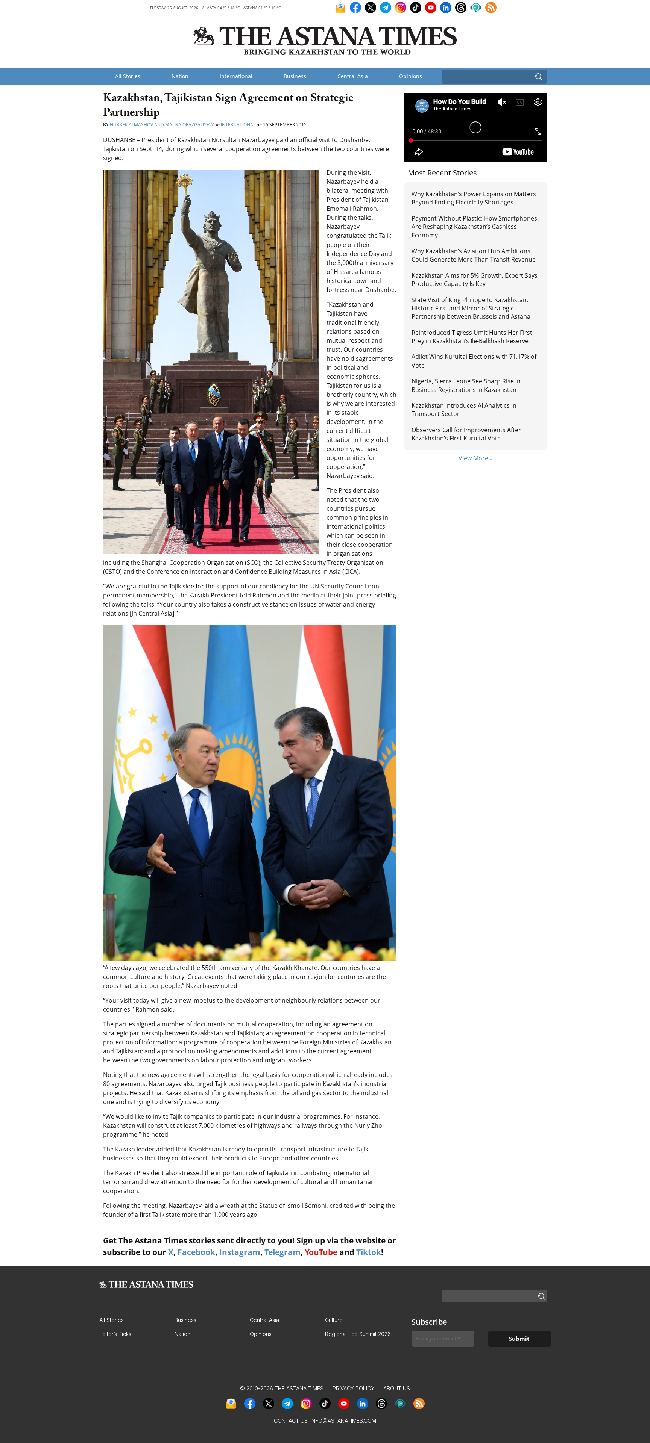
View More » (476, 458)
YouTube (321, 1252)
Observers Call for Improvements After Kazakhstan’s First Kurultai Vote (466, 434)
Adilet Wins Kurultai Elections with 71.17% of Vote (474, 360)
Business (295, 76)
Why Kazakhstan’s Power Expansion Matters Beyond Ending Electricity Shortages (474, 198)
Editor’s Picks (115, 1334)
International (236, 76)
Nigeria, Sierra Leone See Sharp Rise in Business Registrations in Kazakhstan (466, 385)
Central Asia (352, 76)
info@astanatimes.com (343, 1420)
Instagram (239, 1252)
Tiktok (368, 1252)
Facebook (196, 1252)
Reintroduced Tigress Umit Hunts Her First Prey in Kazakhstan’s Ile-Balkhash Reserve (472, 336)
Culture (334, 1320)
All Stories (127, 76)
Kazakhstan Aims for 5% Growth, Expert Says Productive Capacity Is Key (475, 279)
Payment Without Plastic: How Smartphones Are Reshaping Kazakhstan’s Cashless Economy (474, 226)
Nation (180, 76)
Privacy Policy (353, 1388)
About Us (396, 1388)
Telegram (282, 1252)
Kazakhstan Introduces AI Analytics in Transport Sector (464, 409)
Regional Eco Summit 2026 (358, 1334)
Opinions (410, 76)
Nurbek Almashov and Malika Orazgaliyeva (163, 124)
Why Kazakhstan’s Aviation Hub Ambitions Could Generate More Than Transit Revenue (474, 255)
